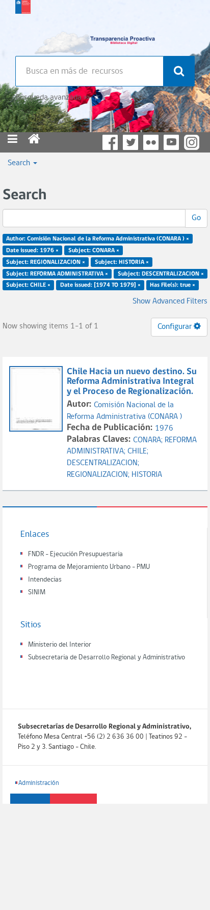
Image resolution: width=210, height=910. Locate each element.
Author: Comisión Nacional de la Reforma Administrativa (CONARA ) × (97, 239)
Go (196, 218)
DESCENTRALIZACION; (103, 463)
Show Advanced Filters (170, 301)
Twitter (130, 142)
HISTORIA (147, 475)
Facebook (110, 142)
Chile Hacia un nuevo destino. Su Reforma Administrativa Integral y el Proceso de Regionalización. (132, 382)
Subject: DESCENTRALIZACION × (161, 273)
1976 (164, 428)
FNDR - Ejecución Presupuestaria (75, 554)
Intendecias (45, 580)
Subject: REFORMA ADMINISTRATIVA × (57, 273)
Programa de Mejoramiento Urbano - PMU (89, 567)
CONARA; (149, 440)
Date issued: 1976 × (32, 251)
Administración (38, 783)
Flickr (151, 142)
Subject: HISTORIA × (122, 262)
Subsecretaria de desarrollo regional (23, 25)
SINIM (36, 592)
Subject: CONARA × (93, 251)
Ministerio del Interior (59, 645)
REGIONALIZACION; (99, 475)
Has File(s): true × (172, 285)
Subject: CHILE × (28, 285)
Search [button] (20, 163)
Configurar (176, 327)
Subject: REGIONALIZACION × (45, 262)
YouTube (171, 142)
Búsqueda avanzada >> (53, 98)
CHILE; (137, 451)
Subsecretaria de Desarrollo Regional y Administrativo (106, 657)
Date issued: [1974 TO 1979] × (100, 285)
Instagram (191, 142)
